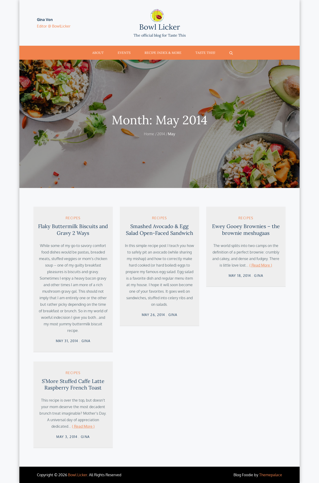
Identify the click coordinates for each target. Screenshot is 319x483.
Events (124, 53)
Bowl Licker (159, 27)
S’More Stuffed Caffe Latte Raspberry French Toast (73, 384)
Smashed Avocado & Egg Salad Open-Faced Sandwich (159, 229)
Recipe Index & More (163, 53)
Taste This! (205, 53)
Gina (86, 341)
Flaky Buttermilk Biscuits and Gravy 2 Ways (73, 229)
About (98, 53)
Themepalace (270, 475)
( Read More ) (260, 265)
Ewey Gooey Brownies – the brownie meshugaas (246, 229)
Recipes (73, 218)
